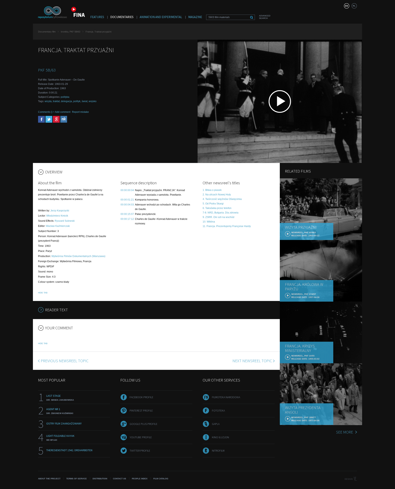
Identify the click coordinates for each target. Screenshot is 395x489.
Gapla (216, 424)
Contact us (119, 478)
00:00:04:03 (127, 204)
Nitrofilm (218, 450)
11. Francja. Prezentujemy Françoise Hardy (227, 226)
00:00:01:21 (127, 199)
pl (354, 6)
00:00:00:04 (127, 190)
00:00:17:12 (127, 219)
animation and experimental (161, 17)
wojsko (92, 101)
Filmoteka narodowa (226, 397)
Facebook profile (141, 397)
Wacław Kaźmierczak (58, 226)
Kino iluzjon (220, 437)
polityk (76, 101)
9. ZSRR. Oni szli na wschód (218, 217)
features (97, 17)
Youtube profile (141, 437)
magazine (195, 17)
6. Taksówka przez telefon (217, 208)
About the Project (49, 478)
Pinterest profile (141, 410)
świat (84, 101)
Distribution (100, 478)
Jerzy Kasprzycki (59, 210)
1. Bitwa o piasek (212, 190)
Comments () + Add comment (54, 112)
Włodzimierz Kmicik (57, 215)
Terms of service (76, 478)
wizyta (48, 101)
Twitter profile (140, 450)
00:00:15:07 (127, 214)
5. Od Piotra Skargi (213, 203)
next (252, 360)
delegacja (66, 101)
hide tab (43, 293)
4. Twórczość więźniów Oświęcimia (222, 199)
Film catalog (160, 478)
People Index (140, 478)
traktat (56, 101)
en (346, 6)
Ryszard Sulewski (65, 220)
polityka (65, 97)
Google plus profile (143, 424)
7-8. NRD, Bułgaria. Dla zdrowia (220, 212)
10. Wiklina (209, 221)
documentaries (122, 17)
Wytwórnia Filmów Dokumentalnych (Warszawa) (78, 256)
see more (344, 432)
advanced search (264, 17)
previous (64, 360)
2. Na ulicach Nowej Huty (217, 194)
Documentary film (47, 31)
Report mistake (80, 112)
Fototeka (218, 410)
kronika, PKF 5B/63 (70, 31)
